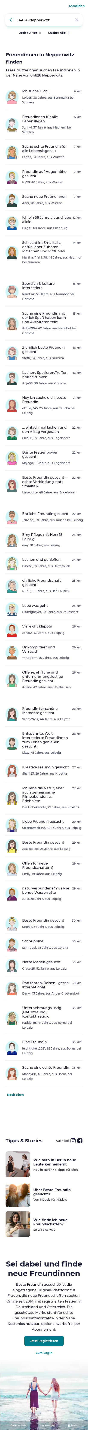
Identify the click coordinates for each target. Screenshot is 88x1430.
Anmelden (77, 6)
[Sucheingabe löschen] (76, 20)
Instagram (73, 1140)
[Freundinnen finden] (11, 20)
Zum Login (44, 1353)
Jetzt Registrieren (44, 1341)
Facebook (79, 1140)
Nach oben (15, 1094)
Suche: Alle (57, 33)
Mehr (74, 1425)
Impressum (47, 1425)
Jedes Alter (28, 33)
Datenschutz (18, 1425)
